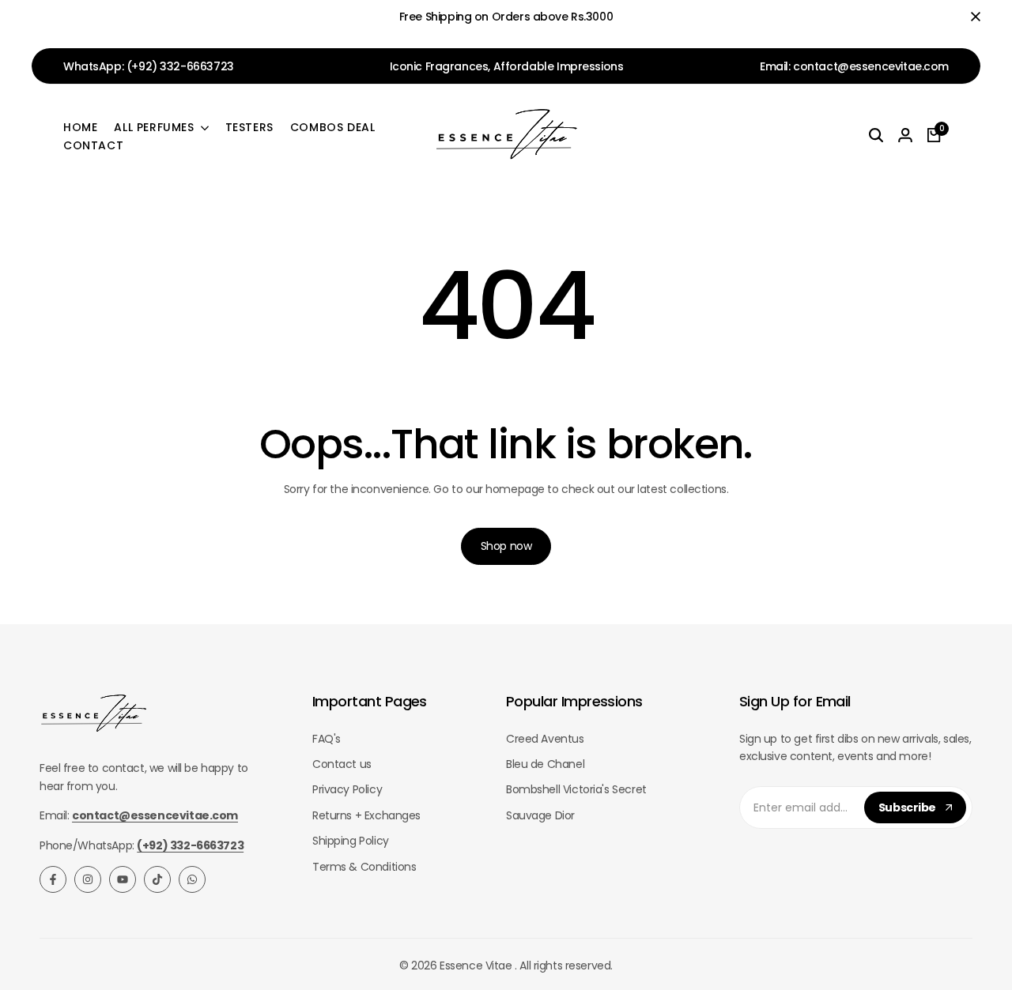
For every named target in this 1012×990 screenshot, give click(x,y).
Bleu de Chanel (545, 764)
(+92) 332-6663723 (180, 66)
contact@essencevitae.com (871, 66)
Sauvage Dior (540, 815)
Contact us (342, 764)
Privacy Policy (347, 789)
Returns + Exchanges (366, 815)
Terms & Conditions (364, 867)
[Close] (972, 16)
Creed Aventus (545, 739)
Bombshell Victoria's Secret (576, 789)
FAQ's (326, 739)
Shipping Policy (350, 841)
